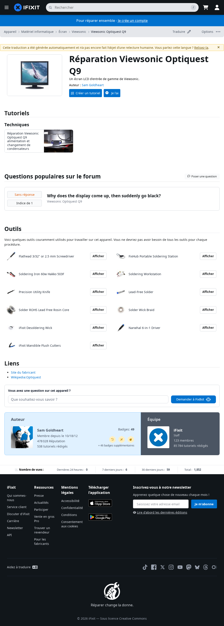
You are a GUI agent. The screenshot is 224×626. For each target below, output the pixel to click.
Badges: (126, 429)
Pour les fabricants (41, 541)
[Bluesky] (197, 567)
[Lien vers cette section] (2, 364)
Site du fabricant (23, 372)
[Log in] (217, 7)
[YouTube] (180, 567)
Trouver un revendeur (42, 530)
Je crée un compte (133, 20)
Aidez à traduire (19, 567)
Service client (16, 507)
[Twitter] (162, 567)
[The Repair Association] (214, 567)
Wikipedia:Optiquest (26, 377)
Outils (12, 229)
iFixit (178, 430)
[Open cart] (205, 7)
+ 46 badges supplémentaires (116, 445)
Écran (63, 32)
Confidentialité (72, 508)
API (9, 535)
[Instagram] (171, 567)
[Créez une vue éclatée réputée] (130, 439)
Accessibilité (70, 501)
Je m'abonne (204, 504)
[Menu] (6, 7)
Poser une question (204, 176)
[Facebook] (153, 567)
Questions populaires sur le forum (52, 176)
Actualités (41, 502)
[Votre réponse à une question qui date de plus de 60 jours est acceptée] (112, 439)
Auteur (18, 419)
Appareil (10, 32)
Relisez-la (201, 47)
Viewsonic (79, 32)
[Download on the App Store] (100, 503)
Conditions (69, 515)
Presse (39, 495)
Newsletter (15, 528)
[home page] (27, 7)
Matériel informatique (37, 32)
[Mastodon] (188, 567)
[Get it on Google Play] (100, 517)
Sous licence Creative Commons (123, 618)
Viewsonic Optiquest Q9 (108, 32)
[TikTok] (145, 567)
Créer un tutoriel (88, 93)
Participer (41, 509)
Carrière (13, 521)
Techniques (16, 125)
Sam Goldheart (93, 85)
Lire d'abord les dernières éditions (162, 512)
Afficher (98, 256)
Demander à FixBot (190, 399)
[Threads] (205, 567)
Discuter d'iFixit (18, 514)
